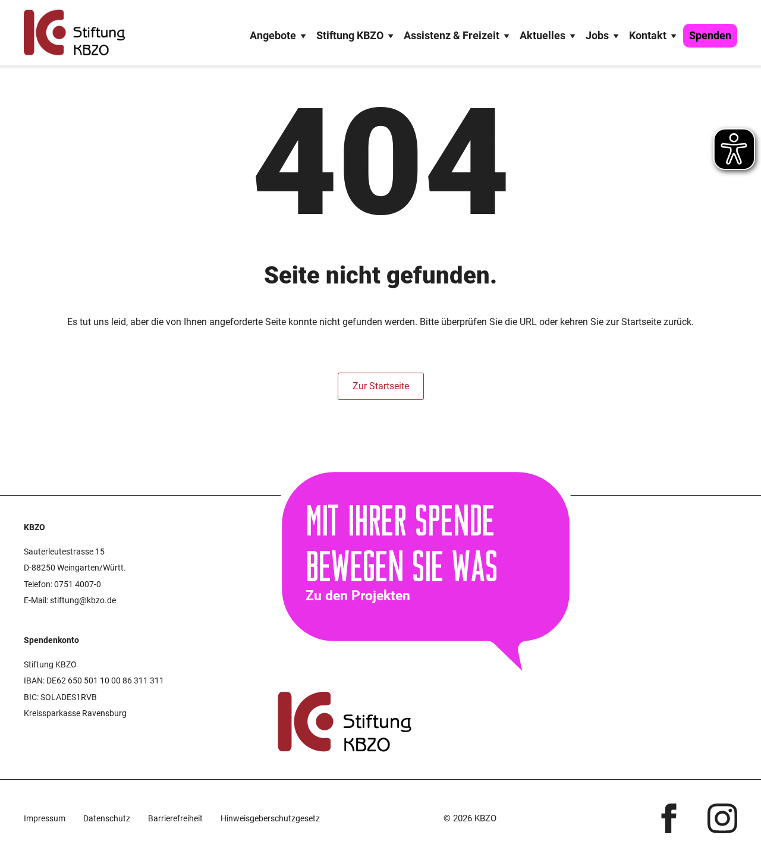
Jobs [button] (597, 35)
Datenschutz (106, 818)
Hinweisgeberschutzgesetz (270, 818)
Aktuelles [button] (542, 35)
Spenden (710, 35)
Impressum (44, 818)
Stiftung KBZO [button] (349, 35)
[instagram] (722, 818)
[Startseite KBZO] (74, 32)
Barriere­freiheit (175, 818)
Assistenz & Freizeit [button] (451, 35)
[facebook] (669, 818)
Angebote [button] (273, 35)
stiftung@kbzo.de (83, 600)
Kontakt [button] (647, 35)
